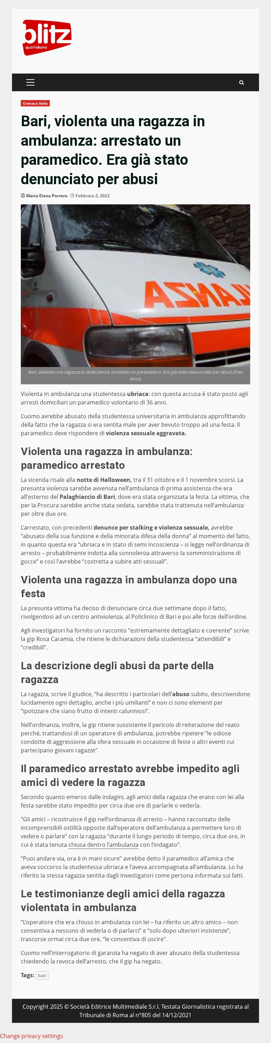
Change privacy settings (31, 1036)
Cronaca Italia (35, 103)
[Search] (241, 82)
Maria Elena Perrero (46, 196)
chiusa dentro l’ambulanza (103, 845)
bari (42, 975)
